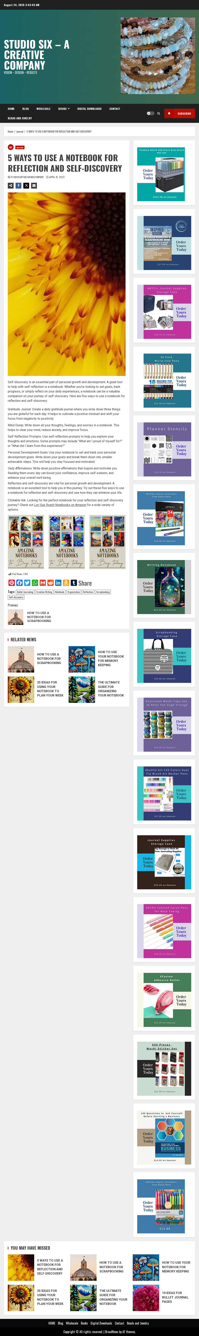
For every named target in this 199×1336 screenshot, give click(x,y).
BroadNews (111, 1331)
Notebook (59, 592)
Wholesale (44, 109)
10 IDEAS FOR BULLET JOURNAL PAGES (146, 1298)
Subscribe (184, 113)
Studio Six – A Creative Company (37, 54)
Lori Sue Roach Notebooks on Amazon (60, 505)
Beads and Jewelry (20, 118)
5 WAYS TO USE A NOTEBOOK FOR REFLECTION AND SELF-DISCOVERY (21, 1267)
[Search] (158, 113)
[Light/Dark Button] (150, 113)
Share (85, 583)
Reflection (88, 592)
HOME (11, 109)
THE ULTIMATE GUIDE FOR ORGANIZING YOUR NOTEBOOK (82, 689)
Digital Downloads (89, 109)
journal (20, 147)
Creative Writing (44, 592)
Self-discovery (16, 597)
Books (62, 109)
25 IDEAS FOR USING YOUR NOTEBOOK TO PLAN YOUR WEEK (21, 689)
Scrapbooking (103, 592)
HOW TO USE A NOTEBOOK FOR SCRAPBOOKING (21, 659)
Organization (73, 592)
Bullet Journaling (25, 592)
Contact (114, 109)
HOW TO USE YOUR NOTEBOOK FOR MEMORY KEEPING (82, 659)
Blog (25, 109)
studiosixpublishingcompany (27, 177)
